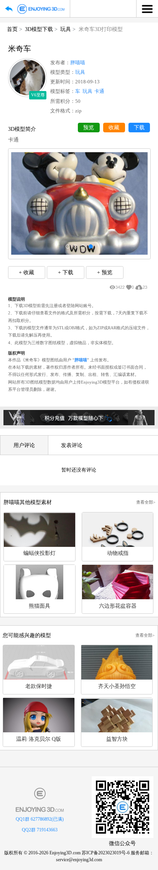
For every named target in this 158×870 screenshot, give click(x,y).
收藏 (114, 127)
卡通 (99, 91)
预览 (88, 127)
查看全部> (145, 502)
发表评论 (71, 445)
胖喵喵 (77, 62)
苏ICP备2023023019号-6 (106, 852)
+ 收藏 (26, 272)
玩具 (65, 29)
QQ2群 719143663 (40, 830)
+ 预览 (104, 272)
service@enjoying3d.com (79, 859)
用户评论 (24, 445)
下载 (139, 127)
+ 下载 (65, 272)
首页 (12, 29)
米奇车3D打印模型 (101, 29)
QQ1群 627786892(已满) (40, 819)
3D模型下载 (39, 29)
